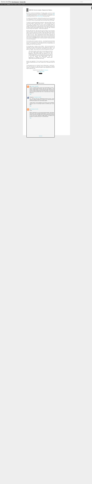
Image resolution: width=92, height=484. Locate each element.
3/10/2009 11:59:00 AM (34, 86)
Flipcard (5, 4)
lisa (30, 86)
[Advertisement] (60, 25)
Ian (30, 107)
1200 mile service (40, 16)
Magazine (8, 4)
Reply (30, 93)
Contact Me (23, 2)
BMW (40, 71)
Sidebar (15, 4)
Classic (2, 4)
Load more (40, 134)
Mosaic (12, 4)
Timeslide (23, 4)
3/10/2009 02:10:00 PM (37, 96)
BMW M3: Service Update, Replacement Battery (40, 10)
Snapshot (19, 4)
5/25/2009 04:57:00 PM (34, 107)
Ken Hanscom (45, 70)
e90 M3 (43, 71)
